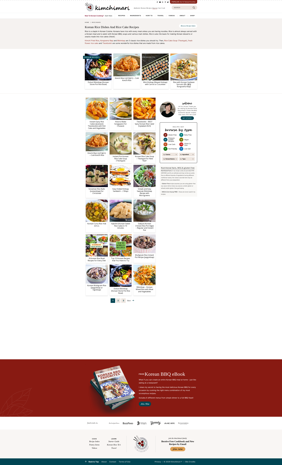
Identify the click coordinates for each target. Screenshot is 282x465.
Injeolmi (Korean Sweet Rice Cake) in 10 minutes (120, 225)
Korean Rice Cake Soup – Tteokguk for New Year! (144, 158)
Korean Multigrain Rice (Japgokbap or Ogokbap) (96, 287)
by (166, 154)
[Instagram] (162, 2)
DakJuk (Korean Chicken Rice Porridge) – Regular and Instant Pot (144, 226)
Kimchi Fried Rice (92, 40)
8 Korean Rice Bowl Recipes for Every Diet (97, 259)
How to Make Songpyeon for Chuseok (120, 123)
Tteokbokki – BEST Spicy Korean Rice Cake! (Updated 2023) (144, 123)
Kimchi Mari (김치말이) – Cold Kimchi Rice (127, 79)
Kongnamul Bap (106, 40)
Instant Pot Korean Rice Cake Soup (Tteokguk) (120, 158)
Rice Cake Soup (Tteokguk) (175, 40)
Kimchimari (107, 6)
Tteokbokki (107, 43)
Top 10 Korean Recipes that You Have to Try (120, 259)
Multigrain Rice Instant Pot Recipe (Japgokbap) (144, 256)
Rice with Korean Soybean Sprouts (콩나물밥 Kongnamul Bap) (184, 84)
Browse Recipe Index (188, 26)
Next (129, 301)
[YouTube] (160, 2)
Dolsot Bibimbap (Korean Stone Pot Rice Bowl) (98, 83)
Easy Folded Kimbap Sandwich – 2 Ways (120, 190)
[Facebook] (157, 2)
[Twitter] (168, 2)
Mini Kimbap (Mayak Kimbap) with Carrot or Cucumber (155, 83)
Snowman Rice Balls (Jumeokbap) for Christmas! (97, 191)
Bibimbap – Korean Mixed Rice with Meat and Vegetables (144, 289)
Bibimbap (121, 40)
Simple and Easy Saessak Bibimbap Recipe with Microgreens (144, 192)
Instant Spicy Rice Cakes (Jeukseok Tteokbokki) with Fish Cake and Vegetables (97, 124)
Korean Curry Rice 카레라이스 (96, 224)
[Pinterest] (165, 2)
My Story (187, 118)
